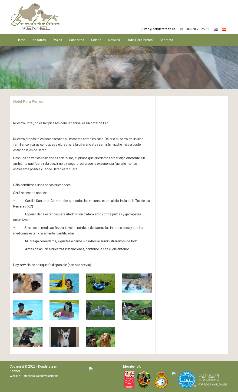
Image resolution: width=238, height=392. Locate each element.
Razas (57, 40)
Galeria (96, 40)
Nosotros (39, 40)
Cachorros (76, 40)
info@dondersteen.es (159, 29)
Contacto (166, 40)
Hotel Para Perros (140, 40)
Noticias (114, 40)
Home (21, 40)
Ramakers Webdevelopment (40, 376)
